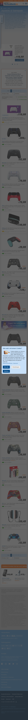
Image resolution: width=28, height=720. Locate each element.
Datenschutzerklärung (7, 363)
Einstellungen (16, 367)
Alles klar (6, 367)
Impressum (15, 363)
